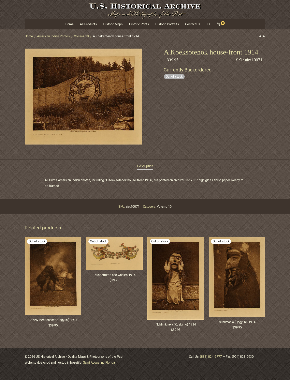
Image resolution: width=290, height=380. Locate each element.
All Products (88, 24)
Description (145, 166)
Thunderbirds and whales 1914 (114, 275)
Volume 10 (81, 36)
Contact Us (192, 24)
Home (69, 24)
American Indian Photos (53, 36)
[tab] (145, 166)
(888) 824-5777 (211, 356)
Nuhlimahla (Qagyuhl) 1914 (237, 322)
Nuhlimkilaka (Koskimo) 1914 (176, 324)
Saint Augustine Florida (99, 362)
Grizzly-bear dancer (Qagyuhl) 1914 (53, 320)
